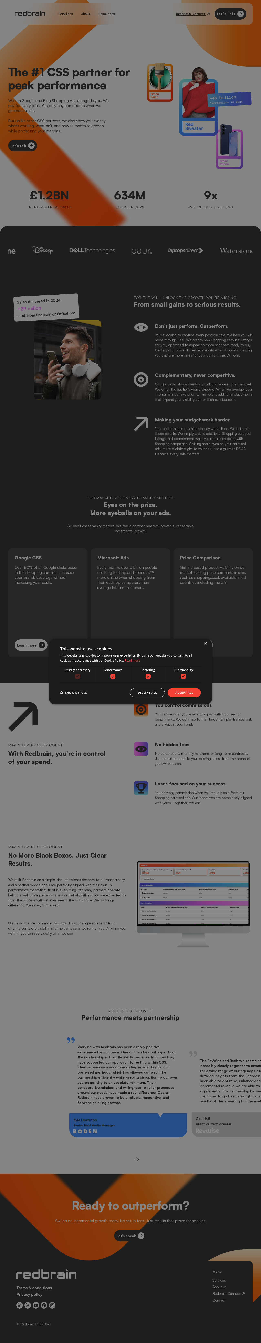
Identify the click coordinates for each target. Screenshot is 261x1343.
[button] (73, 692)
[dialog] (130, 671)
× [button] (205, 643)
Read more (132, 660)
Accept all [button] (184, 692)
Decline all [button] (147, 692)
